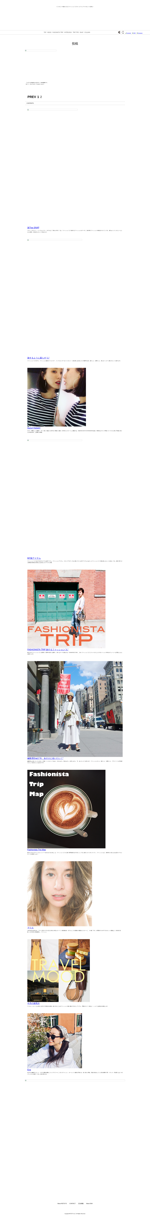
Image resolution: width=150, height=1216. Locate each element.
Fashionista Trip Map (36, 849)
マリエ (30, 927)
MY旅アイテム (34, 557)
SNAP (81, 32)
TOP (45, 32)
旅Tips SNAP (33, 227)
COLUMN (87, 32)
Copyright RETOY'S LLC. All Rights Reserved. (75, 1213)
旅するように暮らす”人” (38, 357)
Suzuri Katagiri (33, 427)
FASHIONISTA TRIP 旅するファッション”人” (47, 649)
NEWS (49, 32)
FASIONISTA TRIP (57, 32)
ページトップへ (75, 1208)
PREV (32, 97)
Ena (29, 1069)
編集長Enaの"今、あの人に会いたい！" (45, 758)
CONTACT (72, 1203)
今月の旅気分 (33, 1003)
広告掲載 (81, 1203)
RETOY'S (75, 20)
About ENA (89, 1203)
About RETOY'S (62, 1203)
